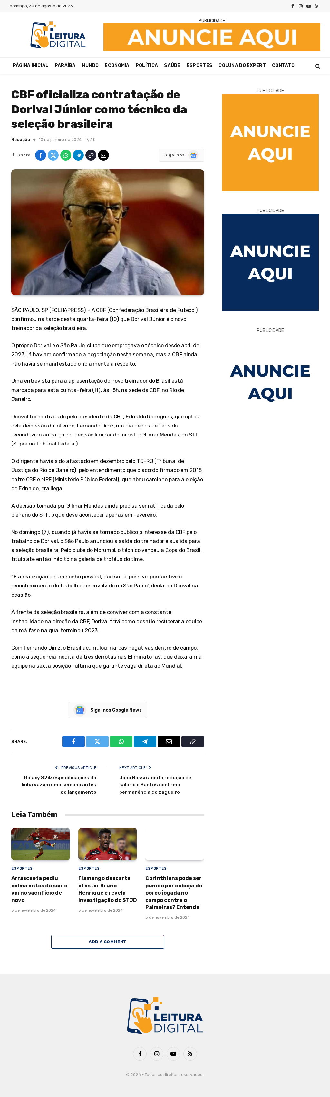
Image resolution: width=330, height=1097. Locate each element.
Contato (283, 65)
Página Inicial (31, 65)
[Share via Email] (103, 155)
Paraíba (65, 65)
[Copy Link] (90, 155)
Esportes (199, 65)
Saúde (172, 65)
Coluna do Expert (242, 65)
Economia (117, 65)
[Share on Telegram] (78, 155)
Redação (20, 139)
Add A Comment (107, 941)
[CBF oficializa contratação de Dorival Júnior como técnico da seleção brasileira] (107, 232)
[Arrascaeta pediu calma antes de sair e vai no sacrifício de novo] (40, 844)
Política (147, 65)
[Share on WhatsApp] (65, 155)
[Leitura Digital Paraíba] (58, 35)
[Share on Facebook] (40, 155)
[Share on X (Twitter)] (53, 155)
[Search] (317, 66)
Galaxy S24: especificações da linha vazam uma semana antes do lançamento (59, 785)
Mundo (90, 65)
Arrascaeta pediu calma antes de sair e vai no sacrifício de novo (39, 889)
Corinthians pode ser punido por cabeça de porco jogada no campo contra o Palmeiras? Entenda (173, 892)
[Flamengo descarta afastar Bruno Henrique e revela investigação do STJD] (107, 844)
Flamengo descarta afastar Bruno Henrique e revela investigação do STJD (107, 889)
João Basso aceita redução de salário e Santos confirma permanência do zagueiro (155, 785)
